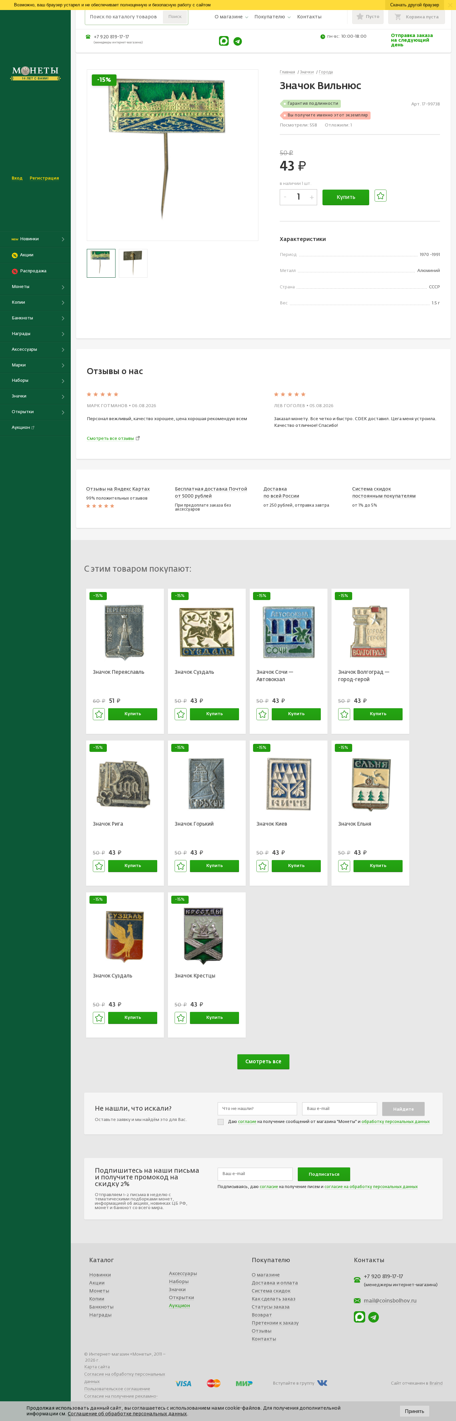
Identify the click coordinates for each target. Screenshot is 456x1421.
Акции (96, 1283)
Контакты (309, 17)
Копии (96, 1299)
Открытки (181, 1298)
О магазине (229, 17)
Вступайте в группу (293, 1383)
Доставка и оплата (275, 1283)
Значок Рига (108, 824)
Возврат (262, 1315)
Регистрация (44, 178)
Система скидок (271, 1291)
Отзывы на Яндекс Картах (118, 489)
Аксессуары (183, 1273)
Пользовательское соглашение (117, 1389)
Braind (436, 1383)
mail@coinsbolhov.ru (390, 1301)
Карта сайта (97, 1367)
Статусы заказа (271, 1307)
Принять (414, 1411)
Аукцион (179, 1306)
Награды (100, 1315)
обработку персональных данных (396, 1122)
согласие (247, 1122)
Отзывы (261, 1331)
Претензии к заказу (275, 1323)
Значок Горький (194, 824)
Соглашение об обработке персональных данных (127, 1414)
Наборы (179, 1282)
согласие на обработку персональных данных (371, 1187)
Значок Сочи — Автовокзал (274, 676)
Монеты (99, 1291)
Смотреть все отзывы (110, 439)
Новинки (100, 1275)
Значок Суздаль (194, 672)
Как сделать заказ (273, 1299)
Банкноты (101, 1307)
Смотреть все (263, 1061)
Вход (17, 178)
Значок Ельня (354, 824)
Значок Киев (271, 824)
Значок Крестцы (195, 975)
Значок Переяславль (118, 672)
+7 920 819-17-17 (111, 37)
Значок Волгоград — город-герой (364, 676)
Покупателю (269, 17)
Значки (177, 1290)
